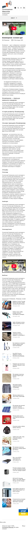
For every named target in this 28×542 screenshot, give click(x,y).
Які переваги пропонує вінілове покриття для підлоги (18, 375)
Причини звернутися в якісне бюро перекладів (18, 395)
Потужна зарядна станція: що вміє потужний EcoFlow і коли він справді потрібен (19, 469)
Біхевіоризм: (12, 298)
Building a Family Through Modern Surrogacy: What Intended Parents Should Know (19, 303)
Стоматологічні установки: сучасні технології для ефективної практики (19, 500)
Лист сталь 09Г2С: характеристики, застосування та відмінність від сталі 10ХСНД (17, 460)
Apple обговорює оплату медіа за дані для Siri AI (19, 323)
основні (24, 298)
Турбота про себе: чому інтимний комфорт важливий (18, 438)
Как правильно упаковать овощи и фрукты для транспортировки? (19, 344)
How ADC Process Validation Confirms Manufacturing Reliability (18, 355)
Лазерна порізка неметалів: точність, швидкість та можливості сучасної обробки (19, 334)
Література (6, 40)
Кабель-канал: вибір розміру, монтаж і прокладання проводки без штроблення (18, 313)
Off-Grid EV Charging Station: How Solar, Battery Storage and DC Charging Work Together (19, 480)
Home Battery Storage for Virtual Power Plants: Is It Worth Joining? (19, 490)
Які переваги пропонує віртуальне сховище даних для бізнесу (19, 448)
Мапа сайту (3, 522)
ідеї (8, 298)
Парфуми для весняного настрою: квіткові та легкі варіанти (19, 365)
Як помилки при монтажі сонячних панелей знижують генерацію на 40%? (19, 407)
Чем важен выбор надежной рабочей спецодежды (17, 386)
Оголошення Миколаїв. (8, 527)
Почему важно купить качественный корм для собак (18, 417)
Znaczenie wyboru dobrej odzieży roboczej (19, 427)
